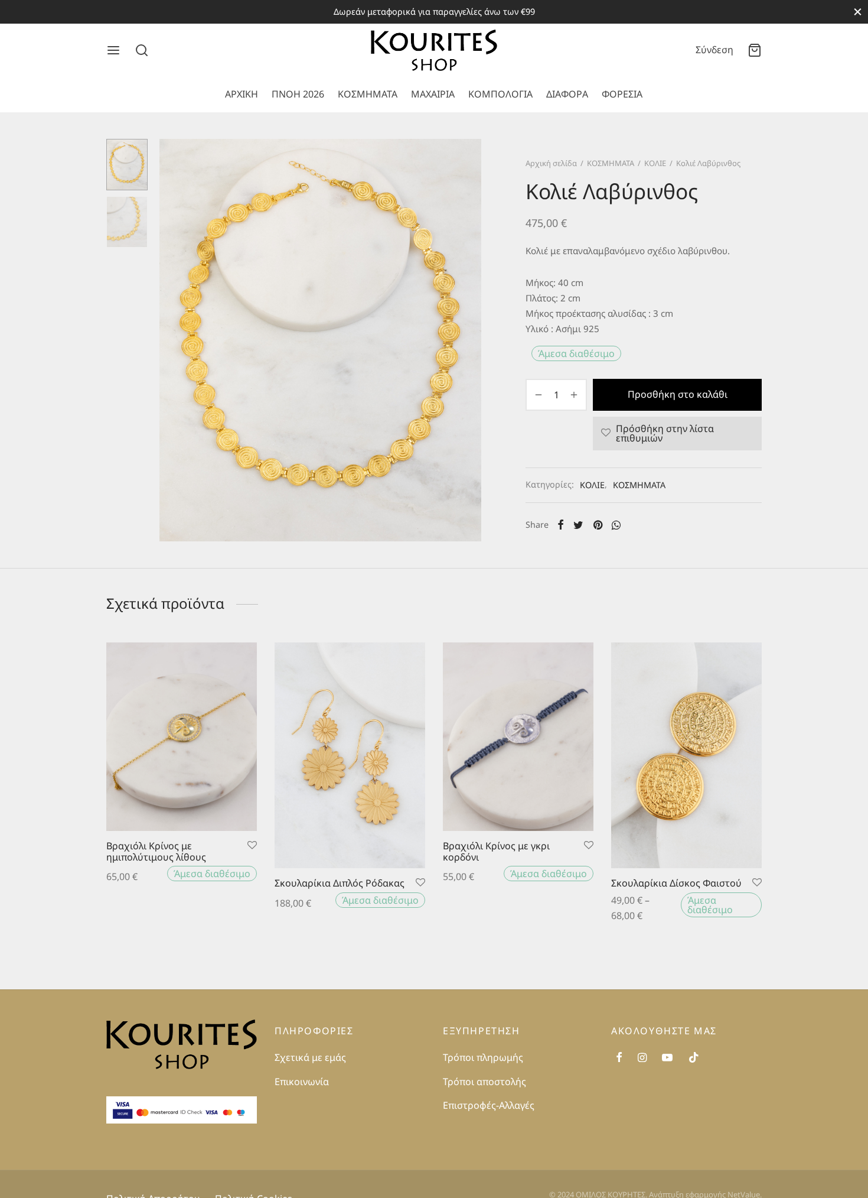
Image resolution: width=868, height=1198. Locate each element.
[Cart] (755, 50)
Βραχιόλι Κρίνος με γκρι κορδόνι (496, 851)
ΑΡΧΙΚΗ (241, 93)
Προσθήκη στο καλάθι (677, 394)
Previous (171, 340)
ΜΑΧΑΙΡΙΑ (433, 93)
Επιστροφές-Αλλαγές (488, 1105)
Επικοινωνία (302, 1081)
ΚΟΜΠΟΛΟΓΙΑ (500, 93)
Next (469, 340)
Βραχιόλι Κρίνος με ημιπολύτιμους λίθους (156, 851)
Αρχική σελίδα (551, 163)
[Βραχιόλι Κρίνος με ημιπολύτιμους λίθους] (181, 736)
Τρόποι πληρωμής (483, 1057)
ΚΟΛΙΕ (655, 163)
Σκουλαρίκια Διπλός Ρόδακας (339, 882)
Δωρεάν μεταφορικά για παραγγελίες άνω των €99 (434, 11)
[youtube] (667, 1057)
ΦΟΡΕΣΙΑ (622, 93)
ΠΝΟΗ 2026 (298, 93)
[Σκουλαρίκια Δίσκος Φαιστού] (686, 755)
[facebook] (619, 1057)
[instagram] (642, 1057)
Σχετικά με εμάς (310, 1057)
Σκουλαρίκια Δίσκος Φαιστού (676, 882)
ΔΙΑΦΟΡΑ (567, 93)
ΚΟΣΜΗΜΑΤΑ (367, 93)
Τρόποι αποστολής (484, 1081)
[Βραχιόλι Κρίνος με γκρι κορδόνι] (518, 736)
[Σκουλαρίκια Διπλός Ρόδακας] (350, 755)
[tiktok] (694, 1057)
